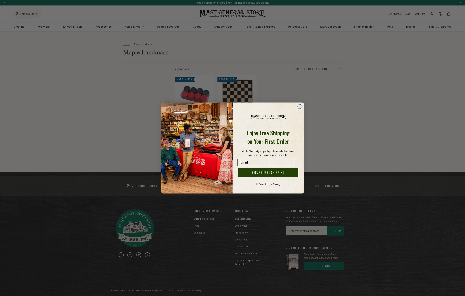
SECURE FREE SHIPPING (268, 172)
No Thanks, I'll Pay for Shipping (268, 184)
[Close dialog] (300, 106)
